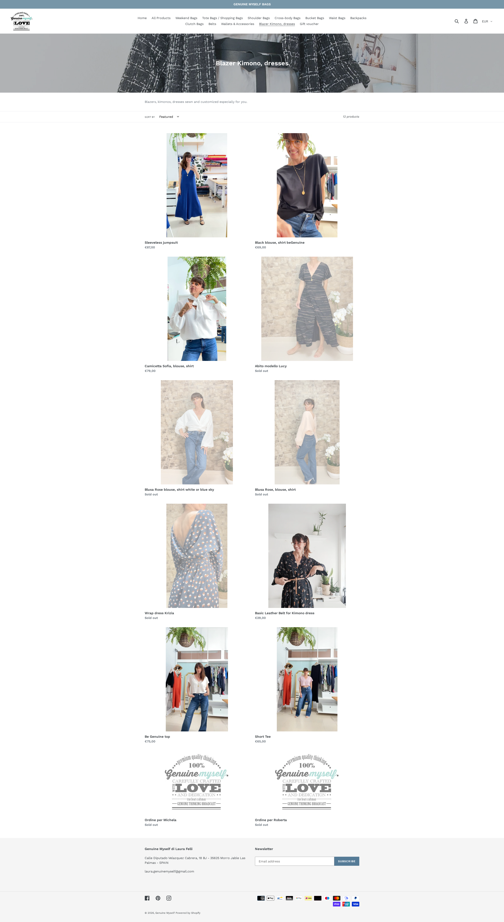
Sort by (150, 117)
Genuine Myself (165, 912)
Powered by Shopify (188, 912)
